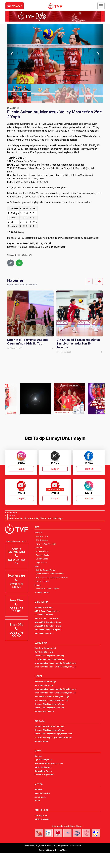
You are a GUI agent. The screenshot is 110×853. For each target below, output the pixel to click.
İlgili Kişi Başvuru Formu (45, 570)
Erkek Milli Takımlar (44, 615)
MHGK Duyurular (42, 819)
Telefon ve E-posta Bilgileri (47, 589)
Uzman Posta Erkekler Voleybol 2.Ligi (51, 700)
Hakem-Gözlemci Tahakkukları (49, 763)
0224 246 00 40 (16, 634)
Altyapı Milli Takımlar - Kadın (48, 622)
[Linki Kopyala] (10, 262)
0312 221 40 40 (16, 561)
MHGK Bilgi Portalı (43, 767)
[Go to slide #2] (43, 93)
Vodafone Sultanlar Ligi (45, 648)
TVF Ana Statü (42, 536)
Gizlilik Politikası (42, 581)
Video (37, 801)
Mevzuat (38, 533)
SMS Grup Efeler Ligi (44, 652)
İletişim (38, 585)
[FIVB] (67, 833)
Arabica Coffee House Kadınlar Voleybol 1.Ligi (55, 663)
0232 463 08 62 (16, 610)
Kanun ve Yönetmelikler (46, 544)
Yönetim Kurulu (42, 551)
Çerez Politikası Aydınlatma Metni (50, 574)
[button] (103, 16)
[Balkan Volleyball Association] (77, 833)
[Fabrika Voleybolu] (39, 833)
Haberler (39, 789)
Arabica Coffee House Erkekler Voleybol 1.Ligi (55, 667)
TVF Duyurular (41, 815)
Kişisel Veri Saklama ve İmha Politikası (52, 577)
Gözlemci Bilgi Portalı (44, 775)
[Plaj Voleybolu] (49, 833)
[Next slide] (98, 54)
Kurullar (38, 548)
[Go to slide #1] (19, 93)
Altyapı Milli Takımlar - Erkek (48, 626)
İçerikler (12, 515)
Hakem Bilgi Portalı (43, 771)
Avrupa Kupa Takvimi (44, 711)
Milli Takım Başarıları (44, 633)
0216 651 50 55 (16, 585)
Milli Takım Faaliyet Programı (48, 630)
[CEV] (96, 833)
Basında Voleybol (42, 793)
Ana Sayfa (12, 512)
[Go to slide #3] (67, 93)
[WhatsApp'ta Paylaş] (19, 262)
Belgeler (38, 756)
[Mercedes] (21, 399)
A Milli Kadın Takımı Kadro (47, 611)
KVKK (37, 566)
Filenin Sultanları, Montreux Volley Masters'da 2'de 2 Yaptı (35, 518)
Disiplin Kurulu (42, 559)
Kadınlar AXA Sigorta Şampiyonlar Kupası (53, 734)
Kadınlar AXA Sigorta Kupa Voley (49, 656)
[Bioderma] (54, 399)
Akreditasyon (41, 797)
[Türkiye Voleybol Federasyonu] (55, 6)
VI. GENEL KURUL (42, 592)
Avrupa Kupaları (42, 741)
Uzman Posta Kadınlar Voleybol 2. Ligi (52, 696)
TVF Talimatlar (42, 540)
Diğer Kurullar (41, 562)
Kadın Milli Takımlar (44, 607)
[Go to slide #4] (91, 93)
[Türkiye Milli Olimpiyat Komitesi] (58, 833)
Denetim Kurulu (42, 555)
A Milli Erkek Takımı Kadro (46, 618)
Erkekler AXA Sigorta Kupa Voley (49, 659)
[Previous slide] (12, 54)
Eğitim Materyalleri (43, 760)
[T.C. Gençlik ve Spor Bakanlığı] (86, 833)
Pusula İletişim (58, 846)
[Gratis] (88, 399)
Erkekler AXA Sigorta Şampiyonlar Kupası (53, 737)
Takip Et (21, 468)
